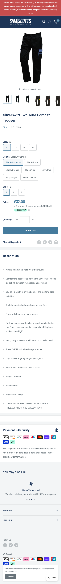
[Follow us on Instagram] (16, 545)
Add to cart (30, 230)
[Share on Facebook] (39, 242)
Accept (11, 576)
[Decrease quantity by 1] (17, 219)
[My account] (49, 21)
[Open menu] (4, 22)
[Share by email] (56, 242)
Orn (5, 127)
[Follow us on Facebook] (5, 545)
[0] (55, 22)
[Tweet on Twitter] (50, 242)
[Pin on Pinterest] (45, 242)
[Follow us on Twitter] (11, 545)
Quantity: (7, 219)
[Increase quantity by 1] (33, 219)
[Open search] (43, 21)
